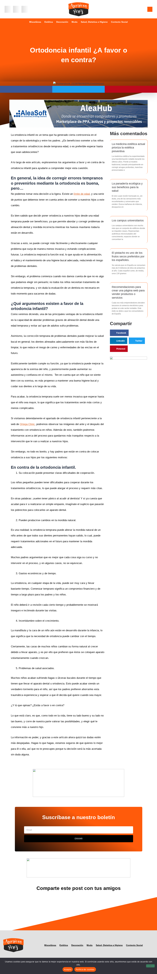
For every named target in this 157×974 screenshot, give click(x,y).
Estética (48, 22)
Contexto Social (119, 22)
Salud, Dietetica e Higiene (94, 22)
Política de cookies (85, 969)
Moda (74, 22)
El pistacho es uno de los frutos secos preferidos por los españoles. (128, 256)
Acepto (67, 969)
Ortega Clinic (27, 424)
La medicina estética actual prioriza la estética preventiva (128, 147)
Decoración (62, 22)
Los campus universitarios (128, 220)
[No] (150, 965)
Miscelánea (35, 22)
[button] (8, 9)
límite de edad (82, 193)
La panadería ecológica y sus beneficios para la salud (127, 187)
